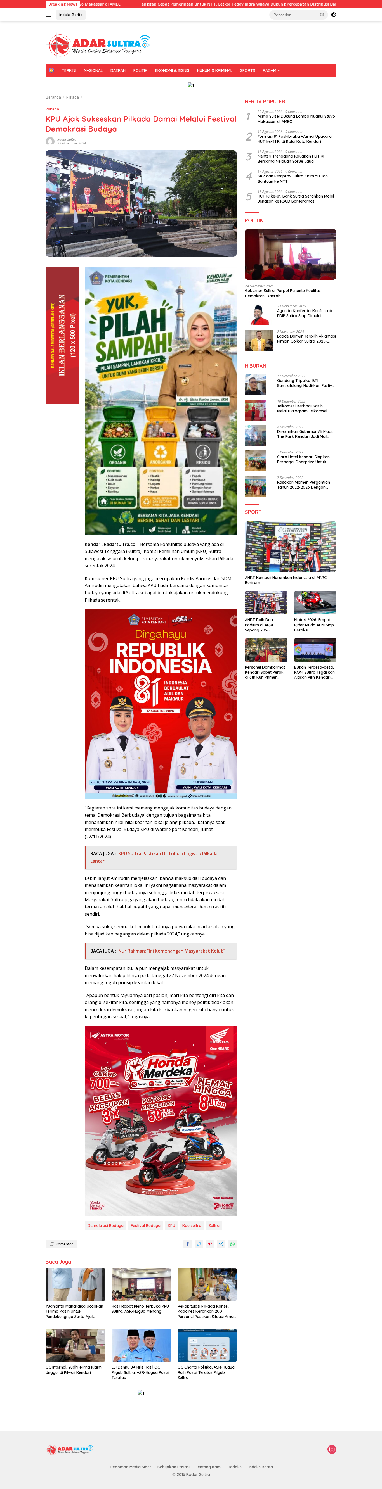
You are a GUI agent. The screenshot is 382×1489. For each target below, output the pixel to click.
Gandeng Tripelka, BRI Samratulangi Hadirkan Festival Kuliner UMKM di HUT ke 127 (306, 383)
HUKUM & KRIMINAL (214, 70)
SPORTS (247, 70)
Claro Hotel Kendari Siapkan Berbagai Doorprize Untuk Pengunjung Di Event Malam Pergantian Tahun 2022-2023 (304, 459)
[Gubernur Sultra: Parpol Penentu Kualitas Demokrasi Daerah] (290, 254)
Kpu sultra (191, 1225)
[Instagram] (331, 1450)
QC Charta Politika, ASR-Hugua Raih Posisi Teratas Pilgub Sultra (206, 1372)
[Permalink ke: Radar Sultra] (50, 140)
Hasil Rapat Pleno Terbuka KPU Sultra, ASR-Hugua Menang (140, 1309)
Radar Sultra (66, 139)
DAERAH (118, 70)
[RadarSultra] (101, 45)
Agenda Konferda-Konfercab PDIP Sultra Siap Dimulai (304, 313)
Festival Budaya (146, 1225)
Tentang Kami (208, 1466)
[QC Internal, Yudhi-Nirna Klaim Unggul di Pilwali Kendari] (75, 1345)
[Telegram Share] (221, 1244)
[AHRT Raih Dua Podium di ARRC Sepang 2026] (266, 603)
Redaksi (235, 1466)
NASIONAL (93, 70)
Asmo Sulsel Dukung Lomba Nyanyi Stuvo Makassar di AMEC (296, 119)
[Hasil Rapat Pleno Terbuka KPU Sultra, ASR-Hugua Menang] (141, 1284)
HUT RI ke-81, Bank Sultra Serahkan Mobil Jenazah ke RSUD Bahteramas (296, 199)
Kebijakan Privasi (173, 1466)
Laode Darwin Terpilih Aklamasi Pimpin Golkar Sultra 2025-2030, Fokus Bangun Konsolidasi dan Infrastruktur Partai (306, 339)
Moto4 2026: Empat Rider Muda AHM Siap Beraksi (314, 624)
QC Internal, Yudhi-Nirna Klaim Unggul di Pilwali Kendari (74, 1370)
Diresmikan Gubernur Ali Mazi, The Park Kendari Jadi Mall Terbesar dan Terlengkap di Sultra (305, 434)
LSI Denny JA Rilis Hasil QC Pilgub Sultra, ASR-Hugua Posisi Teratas (140, 1372)
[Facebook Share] (187, 1244)
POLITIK (140, 70)
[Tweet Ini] (199, 1244)
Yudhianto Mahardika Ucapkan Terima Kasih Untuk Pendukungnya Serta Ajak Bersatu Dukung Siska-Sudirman (74, 1311)
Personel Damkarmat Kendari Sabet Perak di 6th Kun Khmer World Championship (265, 672)
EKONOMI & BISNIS (172, 70)
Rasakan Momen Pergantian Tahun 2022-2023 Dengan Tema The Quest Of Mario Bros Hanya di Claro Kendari (306, 485)
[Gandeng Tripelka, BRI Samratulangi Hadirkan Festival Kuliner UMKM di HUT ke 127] (255, 384)
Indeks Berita (70, 14)
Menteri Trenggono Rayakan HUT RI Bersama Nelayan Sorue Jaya (291, 159)
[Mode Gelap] (333, 15)
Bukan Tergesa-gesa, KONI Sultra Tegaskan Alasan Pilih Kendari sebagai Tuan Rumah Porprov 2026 (314, 672)
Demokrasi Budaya (106, 1225)
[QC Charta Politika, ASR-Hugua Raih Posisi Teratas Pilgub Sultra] (207, 1345)
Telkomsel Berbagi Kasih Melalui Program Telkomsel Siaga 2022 (302, 408)
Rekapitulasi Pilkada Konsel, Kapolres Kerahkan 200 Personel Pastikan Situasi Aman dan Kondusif (207, 1311)
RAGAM (269, 70)
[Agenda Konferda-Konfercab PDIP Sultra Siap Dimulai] (259, 314)
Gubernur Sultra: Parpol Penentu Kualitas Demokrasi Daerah (283, 293)
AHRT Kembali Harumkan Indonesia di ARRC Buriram (286, 580)
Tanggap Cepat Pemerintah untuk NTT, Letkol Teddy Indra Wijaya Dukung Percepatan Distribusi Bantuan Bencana (188, 4)
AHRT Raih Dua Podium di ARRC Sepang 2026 (260, 624)
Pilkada (52, 108)
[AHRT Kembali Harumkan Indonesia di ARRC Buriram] (290, 546)
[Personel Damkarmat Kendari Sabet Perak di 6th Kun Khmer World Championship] (266, 650)
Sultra (214, 1225)
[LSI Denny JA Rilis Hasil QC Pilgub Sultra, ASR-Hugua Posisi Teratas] (141, 1345)
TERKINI (69, 70)
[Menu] (49, 15)
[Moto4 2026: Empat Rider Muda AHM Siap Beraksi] (315, 603)
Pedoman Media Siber (130, 1466)
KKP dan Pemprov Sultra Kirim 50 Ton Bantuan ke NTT (293, 179)
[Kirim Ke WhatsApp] (232, 1244)
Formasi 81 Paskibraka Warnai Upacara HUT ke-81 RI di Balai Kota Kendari (295, 139)
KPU (171, 1225)
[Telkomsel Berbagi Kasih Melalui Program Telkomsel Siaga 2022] (255, 410)
